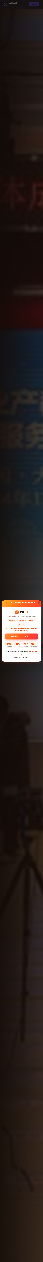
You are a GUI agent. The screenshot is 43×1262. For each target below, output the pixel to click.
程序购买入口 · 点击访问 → (21, 637)
